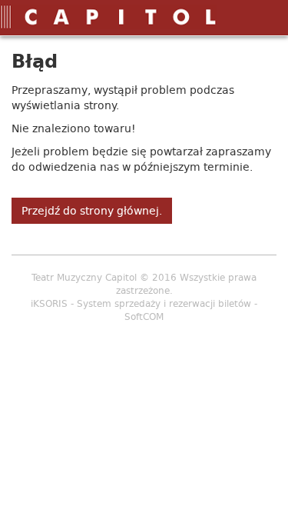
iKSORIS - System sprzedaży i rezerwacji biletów (141, 303)
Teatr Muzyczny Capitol (84, 277)
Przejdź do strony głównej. (92, 211)
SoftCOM (144, 316)
